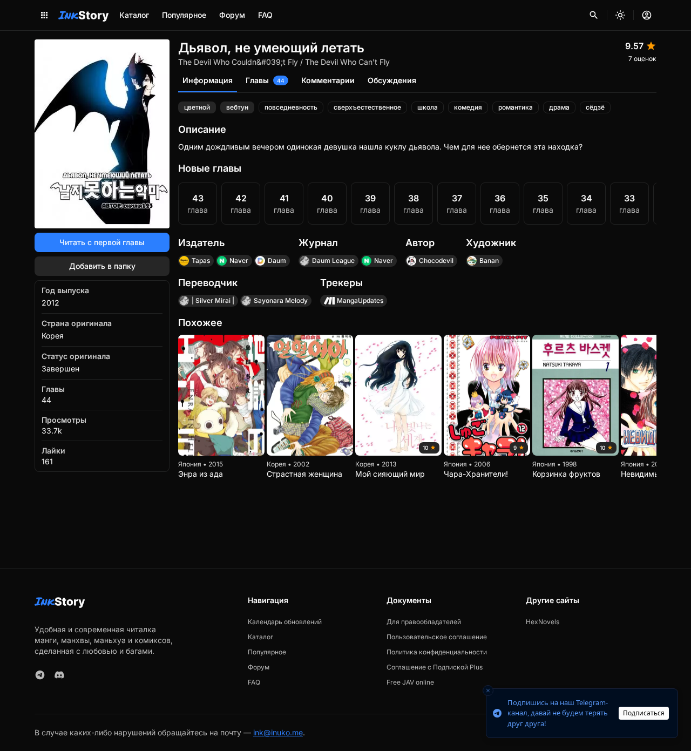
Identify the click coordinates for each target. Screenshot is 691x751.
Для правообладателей (424, 622)
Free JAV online (410, 682)
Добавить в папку (102, 265)
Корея (53, 335)
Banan (489, 260)
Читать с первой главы (102, 242)
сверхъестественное (367, 107)
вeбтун (237, 107)
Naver (238, 260)
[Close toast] (488, 690)
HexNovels (542, 622)
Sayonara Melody (281, 300)
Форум (232, 14)
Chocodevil (436, 260)
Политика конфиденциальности (437, 652)
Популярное (184, 14)
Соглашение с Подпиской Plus (435, 667)
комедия (468, 107)
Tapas (201, 260)
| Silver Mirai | (213, 300)
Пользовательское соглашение (437, 637)
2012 (50, 302)
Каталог (134, 14)
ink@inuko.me (278, 732)
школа (427, 107)
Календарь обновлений (285, 622)
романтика (515, 107)
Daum (277, 260)
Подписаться (644, 713)
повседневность (291, 107)
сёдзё (595, 107)
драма (559, 107)
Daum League (333, 260)
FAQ (265, 14)
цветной (197, 107)
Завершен (60, 368)
